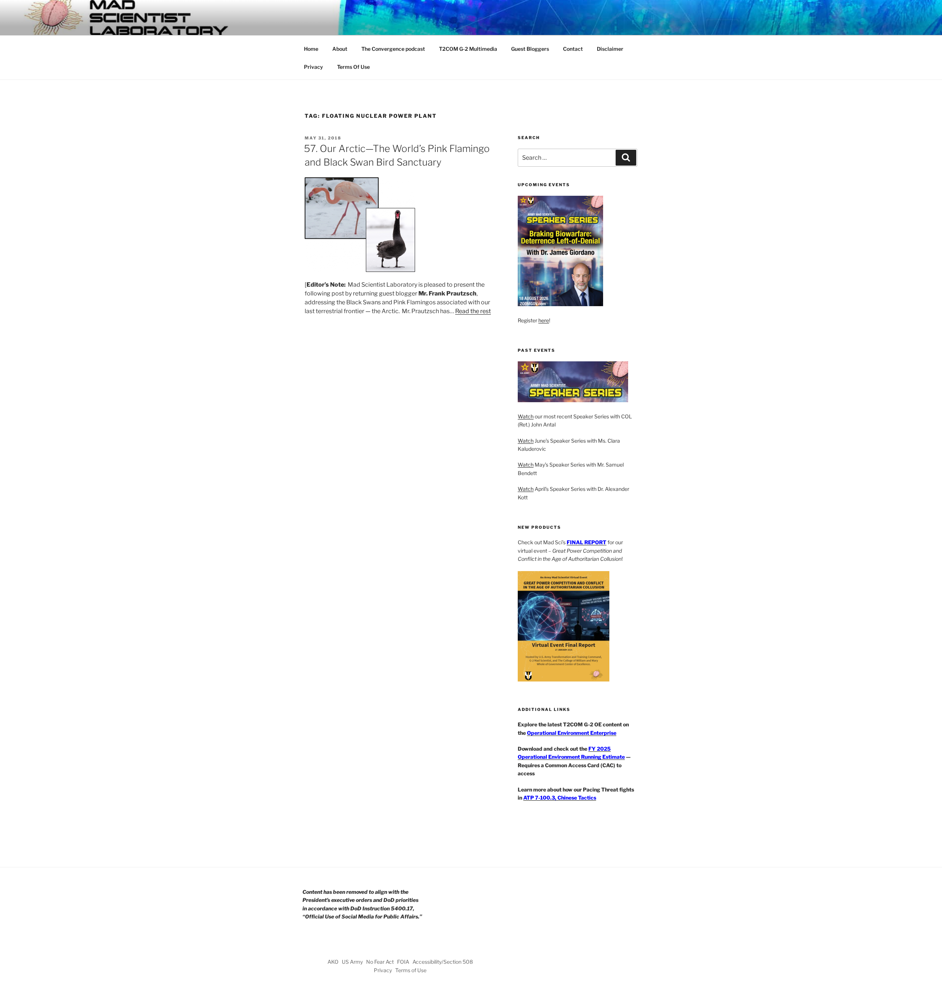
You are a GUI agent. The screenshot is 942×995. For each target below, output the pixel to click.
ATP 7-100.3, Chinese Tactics (559, 797)
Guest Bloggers (530, 49)
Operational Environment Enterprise (571, 733)
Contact (573, 49)
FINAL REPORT (586, 542)
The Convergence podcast (393, 49)
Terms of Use (410, 970)
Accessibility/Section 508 (442, 962)
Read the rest (473, 311)
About (339, 49)
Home (311, 49)
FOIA (403, 962)
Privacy (313, 67)
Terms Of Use (353, 67)
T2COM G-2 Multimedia (468, 49)
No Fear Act (380, 962)
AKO (333, 962)
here (543, 320)
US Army (352, 962)
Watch (526, 416)
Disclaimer (610, 49)
